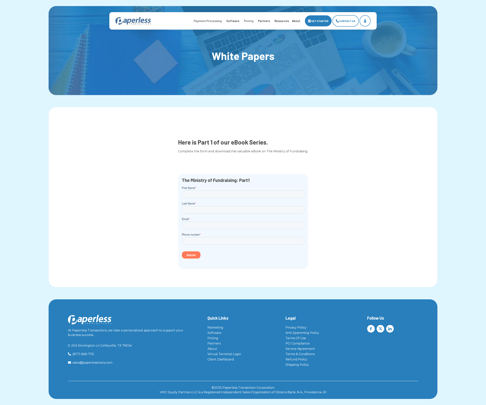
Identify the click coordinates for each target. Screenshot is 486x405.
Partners (264, 21)
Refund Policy (296, 359)
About (212, 349)
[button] (207, 21)
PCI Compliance (298, 343)
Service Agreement (300, 349)
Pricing (212, 338)
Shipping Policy (297, 364)
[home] (133, 21)
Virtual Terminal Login (224, 354)
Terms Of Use (296, 338)
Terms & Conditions (300, 354)
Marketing (215, 327)
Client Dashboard (220, 359)
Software (232, 21)
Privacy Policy (296, 327)
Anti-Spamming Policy (302, 333)
